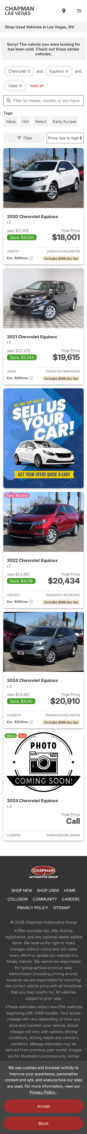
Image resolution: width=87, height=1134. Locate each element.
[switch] (79, 11)
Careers (71, 899)
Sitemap (61, 907)
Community (45, 899)
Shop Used (48, 890)
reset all (36, 85)
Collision (17, 899)
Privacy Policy (32, 907)
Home (70, 890)
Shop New (21, 890)
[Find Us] (64, 11)
